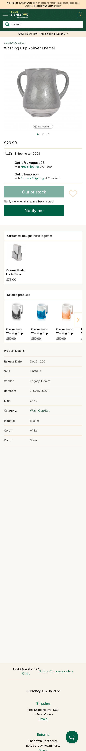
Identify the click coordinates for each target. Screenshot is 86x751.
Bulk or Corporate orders (56, 671)
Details (43, 719)
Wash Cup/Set (40, 411)
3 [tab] (49, 136)
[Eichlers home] (19, 14)
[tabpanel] (43, 93)
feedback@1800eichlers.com (47, 6)
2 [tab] (43, 136)
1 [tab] (37, 136)
